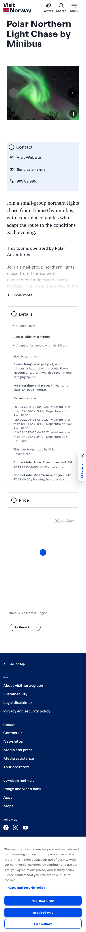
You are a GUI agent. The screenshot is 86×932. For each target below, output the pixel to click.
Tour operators (16, 766)
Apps (7, 797)
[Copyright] (73, 114)
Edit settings (43, 924)
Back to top (16, 664)
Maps (8, 805)
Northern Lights (25, 627)
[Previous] (14, 93)
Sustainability (15, 693)
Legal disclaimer (17, 702)
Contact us (12, 732)
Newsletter (13, 741)
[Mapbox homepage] (64, 521)
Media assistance (18, 758)
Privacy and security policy (26, 710)
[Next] (72, 93)
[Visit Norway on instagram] (15, 827)
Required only (43, 912)
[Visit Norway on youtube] (25, 827)
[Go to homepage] (17, 8)
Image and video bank (22, 788)
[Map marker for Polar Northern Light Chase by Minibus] (43, 552)
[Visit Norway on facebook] (6, 827)
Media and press (17, 749)
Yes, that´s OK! (43, 901)
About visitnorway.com (23, 685)
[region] (43, 556)
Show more (22, 294)
